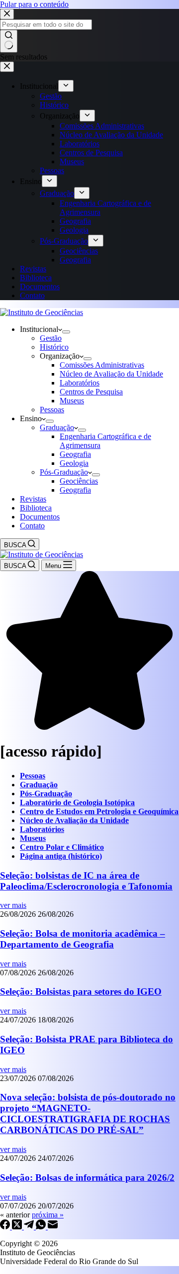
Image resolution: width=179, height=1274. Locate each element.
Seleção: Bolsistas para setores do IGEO (81, 991)
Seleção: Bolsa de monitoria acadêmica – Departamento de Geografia (82, 939)
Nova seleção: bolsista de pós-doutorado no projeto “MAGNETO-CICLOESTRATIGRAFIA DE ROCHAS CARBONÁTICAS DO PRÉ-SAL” (88, 1113)
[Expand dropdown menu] (66, 331)
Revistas (33, 499)
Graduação (57, 427)
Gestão (51, 338)
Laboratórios (79, 383)
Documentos (40, 516)
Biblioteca (36, 508)
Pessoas (52, 409)
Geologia (74, 463)
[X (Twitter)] (18, 1226)
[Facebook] (6, 1226)
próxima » (48, 1214)
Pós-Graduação (64, 472)
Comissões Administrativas (102, 365)
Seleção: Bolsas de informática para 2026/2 (87, 1177)
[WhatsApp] (42, 1226)
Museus (72, 400)
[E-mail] (53, 1226)
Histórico (54, 347)
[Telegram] (30, 1226)
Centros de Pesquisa (91, 391)
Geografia (75, 454)
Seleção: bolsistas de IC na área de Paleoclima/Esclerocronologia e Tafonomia (86, 881)
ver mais (13, 905)
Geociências (79, 481)
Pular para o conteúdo (34, 4)
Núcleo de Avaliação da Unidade (111, 374)
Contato (32, 525)
